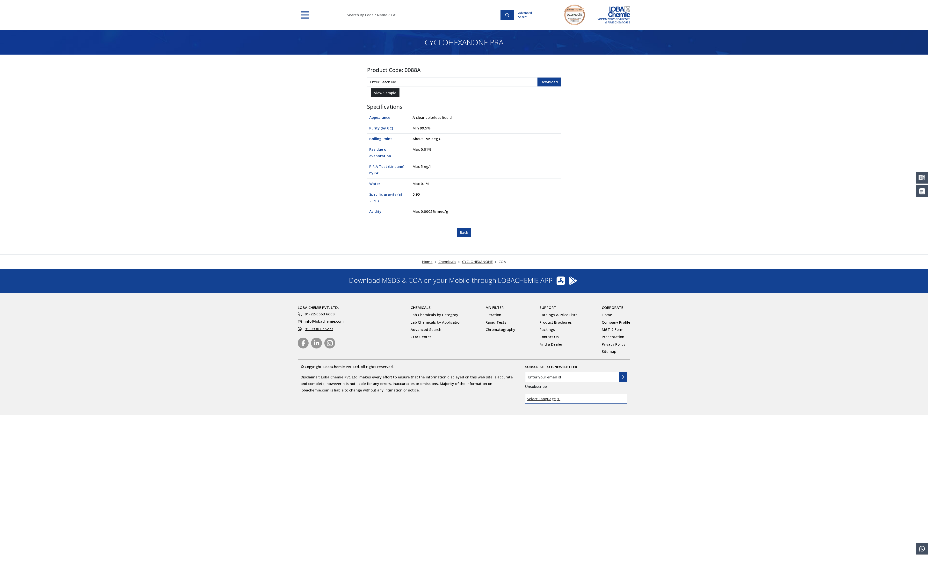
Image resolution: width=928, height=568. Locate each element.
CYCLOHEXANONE (477, 261)
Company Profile (616, 322)
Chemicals (447, 261)
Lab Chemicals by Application (436, 322)
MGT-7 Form (613, 329)
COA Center (421, 336)
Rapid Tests (496, 322)
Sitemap (609, 351)
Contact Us (549, 336)
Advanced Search (525, 15)
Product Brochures (555, 322)
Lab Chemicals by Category (434, 314)
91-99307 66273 (319, 328)
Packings (547, 329)
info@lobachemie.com (324, 321)
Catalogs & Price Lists (558, 314)
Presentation (613, 336)
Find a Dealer (550, 344)
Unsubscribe (536, 386)
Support (547, 307)
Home (427, 261)
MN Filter (495, 307)
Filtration (493, 314)
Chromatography (500, 329)
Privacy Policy (613, 344)
